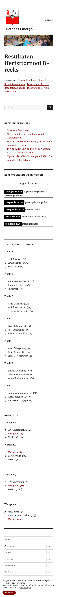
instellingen (25, 588)
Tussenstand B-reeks (38, 88)
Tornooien (9, 565)
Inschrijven (38, 80)
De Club (8, 572)
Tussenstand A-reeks (38, 84)
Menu (48, 20)
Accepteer (9, 593)
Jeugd (7, 552)
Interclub (9, 559)
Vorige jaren (10, 91)
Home (7, 539)
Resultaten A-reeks (14, 84)
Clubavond (10, 546)
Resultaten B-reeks (14, 88)
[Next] (48, 183)
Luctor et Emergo (18, 29)
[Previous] (9, 183)
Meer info (25, 80)
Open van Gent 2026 (18, 130)
